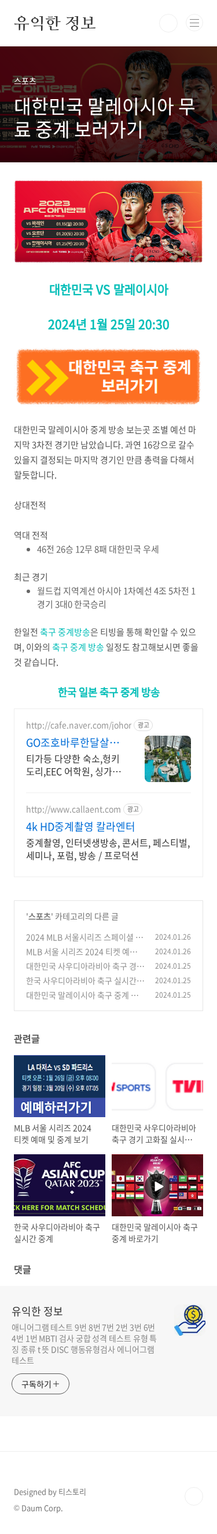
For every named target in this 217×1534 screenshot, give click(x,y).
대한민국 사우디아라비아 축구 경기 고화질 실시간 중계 (85, 972)
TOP (194, 1496)
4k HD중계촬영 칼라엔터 (80, 827)
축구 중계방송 (65, 632)
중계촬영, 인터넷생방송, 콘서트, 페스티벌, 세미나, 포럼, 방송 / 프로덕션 (108, 848)
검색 (168, 23)
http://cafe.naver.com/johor (78, 725)
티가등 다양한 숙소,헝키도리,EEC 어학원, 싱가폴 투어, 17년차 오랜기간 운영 (73, 764)
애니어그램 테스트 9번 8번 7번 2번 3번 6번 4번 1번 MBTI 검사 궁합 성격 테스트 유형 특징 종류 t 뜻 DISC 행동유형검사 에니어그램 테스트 (84, 1343)
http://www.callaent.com (73, 809)
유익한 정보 (55, 23)
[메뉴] (194, 22)
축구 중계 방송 (78, 647)
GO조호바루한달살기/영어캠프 (67, 743)
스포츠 (39, 916)
